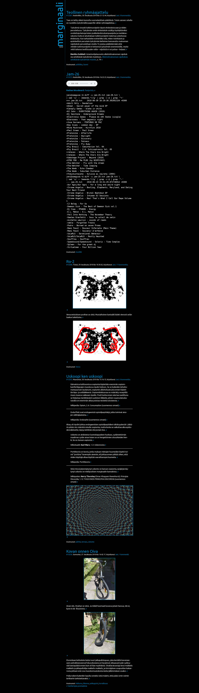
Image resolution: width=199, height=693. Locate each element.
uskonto (91, 542)
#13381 (69, 15)
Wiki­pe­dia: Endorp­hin (79, 420)
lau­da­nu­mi (86, 390)
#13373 (69, 77)
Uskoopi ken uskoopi (84, 376)
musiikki (79, 252)
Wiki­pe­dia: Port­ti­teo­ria (80, 462)
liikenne (86, 683)
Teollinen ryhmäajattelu (87, 12)
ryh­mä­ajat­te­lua (107, 23)
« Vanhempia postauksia (76, 686)
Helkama (79, 683)
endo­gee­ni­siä (89, 412)
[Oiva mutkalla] (99, 579)
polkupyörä (94, 683)
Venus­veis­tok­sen (73, 315)
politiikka (79, 64)
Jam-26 (72, 74)
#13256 (69, 554)
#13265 (69, 379)
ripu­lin (96, 387)
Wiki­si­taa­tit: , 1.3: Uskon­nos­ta (87, 445)
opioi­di (99, 412)
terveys (84, 542)
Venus (78, 367)
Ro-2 (70, 261)
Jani (117, 15)
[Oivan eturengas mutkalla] (99, 633)
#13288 (69, 265)
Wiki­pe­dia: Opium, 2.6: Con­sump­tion (85, 405)
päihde (78, 542)
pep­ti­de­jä (106, 412)
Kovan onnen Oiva (82, 551)
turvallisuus (103, 683)
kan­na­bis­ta (111, 472)
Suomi (85, 64)
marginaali (59, 24)
